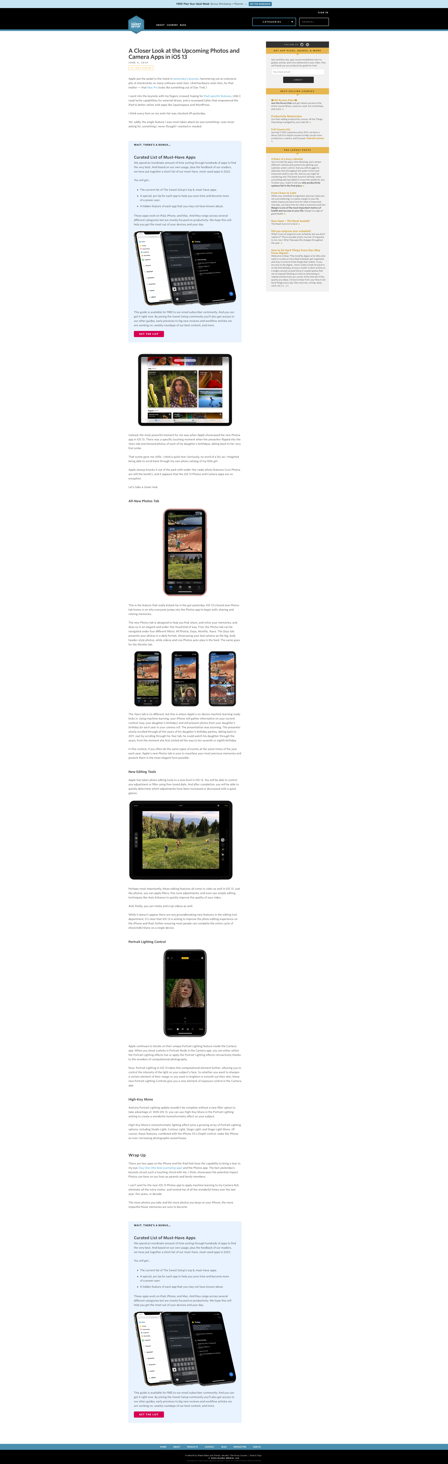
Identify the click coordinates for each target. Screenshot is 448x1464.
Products (192, 1447)
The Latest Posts (297, 150)
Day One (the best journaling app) (160, 1167)
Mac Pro (152, 87)
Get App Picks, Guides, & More (297, 50)
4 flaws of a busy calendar (287, 159)
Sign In (323, 13)
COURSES (172, 25)
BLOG (183, 25)
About (176, 1447)
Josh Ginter (143, 68)
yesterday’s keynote (186, 78)
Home (163, 1447)
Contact (209, 1447)
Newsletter (239, 1447)
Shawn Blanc (203, 1455)
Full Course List (280, 129)
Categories (272, 21)
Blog (223, 1447)
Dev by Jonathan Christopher (243, 1461)
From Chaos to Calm (283, 193)
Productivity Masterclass (286, 116)
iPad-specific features (217, 96)
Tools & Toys (255, 1455)
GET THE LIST (149, 334)
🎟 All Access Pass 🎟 (284, 100)
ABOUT (160, 25)
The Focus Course (238, 1455)
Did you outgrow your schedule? (291, 231)
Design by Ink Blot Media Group (205, 1461)
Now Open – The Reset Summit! (290, 221)
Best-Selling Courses (298, 91)
